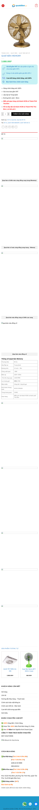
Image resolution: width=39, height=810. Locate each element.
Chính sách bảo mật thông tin (10, 702)
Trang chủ (5, 53)
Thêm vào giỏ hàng (21, 114)
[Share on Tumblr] (16, 126)
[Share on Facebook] (3, 126)
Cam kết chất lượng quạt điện (10, 709)
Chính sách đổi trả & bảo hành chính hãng (15, 788)
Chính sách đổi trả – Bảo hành (11, 706)
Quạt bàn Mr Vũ (24, 53)
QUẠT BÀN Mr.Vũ (25, 122)
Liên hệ (3, 695)
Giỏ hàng (4, 692)
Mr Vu (5, 122)
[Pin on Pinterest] (12, 126)
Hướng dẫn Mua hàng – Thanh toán (13, 699)
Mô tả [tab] (3, 134)
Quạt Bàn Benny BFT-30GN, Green (29, 670)
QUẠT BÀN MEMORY (14, 122)
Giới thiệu (4, 713)
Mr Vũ (9, 120)
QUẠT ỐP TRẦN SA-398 (10, 670)
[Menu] (3, 5)
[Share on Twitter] (6, 126)
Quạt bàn (14, 53)
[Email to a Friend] (9, 126)
